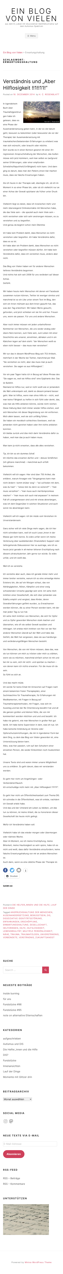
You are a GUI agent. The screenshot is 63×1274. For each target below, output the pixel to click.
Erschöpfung (29, 922)
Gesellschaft (38, 925)
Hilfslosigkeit (35, 928)
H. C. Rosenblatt (49, 94)
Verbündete (10, 937)
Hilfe (23, 928)
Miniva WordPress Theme (38, 1262)
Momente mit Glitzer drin (17, 1076)
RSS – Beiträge (11, 1178)
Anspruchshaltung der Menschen (31, 912)
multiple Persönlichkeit (37, 931)
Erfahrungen (11, 922)
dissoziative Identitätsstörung (22, 918)
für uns (7, 999)
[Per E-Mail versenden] (19, 870)
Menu (33, 35)
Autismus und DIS (13, 1043)
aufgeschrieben (12, 1038)
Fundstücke (9, 1060)
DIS (48, 915)
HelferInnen (10, 928)
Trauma (15, 934)
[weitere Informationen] (25, 870)
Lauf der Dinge (11, 1071)
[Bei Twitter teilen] (12, 870)
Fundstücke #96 (12, 1004)
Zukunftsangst (45, 937)
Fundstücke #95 (12, 1009)
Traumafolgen (30, 934)
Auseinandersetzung (16, 915)
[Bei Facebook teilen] (5, 870)
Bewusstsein (38, 915)
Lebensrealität (12, 931)
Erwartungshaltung (16, 925)
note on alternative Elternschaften (22, 1015)
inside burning (11, 993)
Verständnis (26, 937)
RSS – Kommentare (14, 1183)
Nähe (6, 934)
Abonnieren (14, 1154)
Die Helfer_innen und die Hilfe (31, 905)
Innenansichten (11, 1066)
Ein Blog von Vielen (31, 14)
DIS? (5, 1054)
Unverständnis (49, 934)
